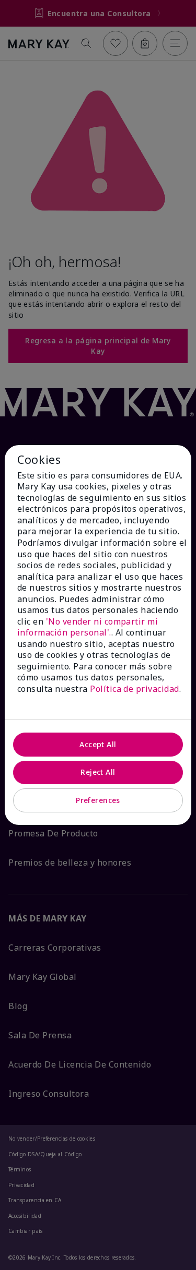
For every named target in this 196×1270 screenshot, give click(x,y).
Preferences (98, 800)
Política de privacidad (134, 688)
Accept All (97, 744)
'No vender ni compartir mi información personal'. (87, 627)
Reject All (97, 772)
